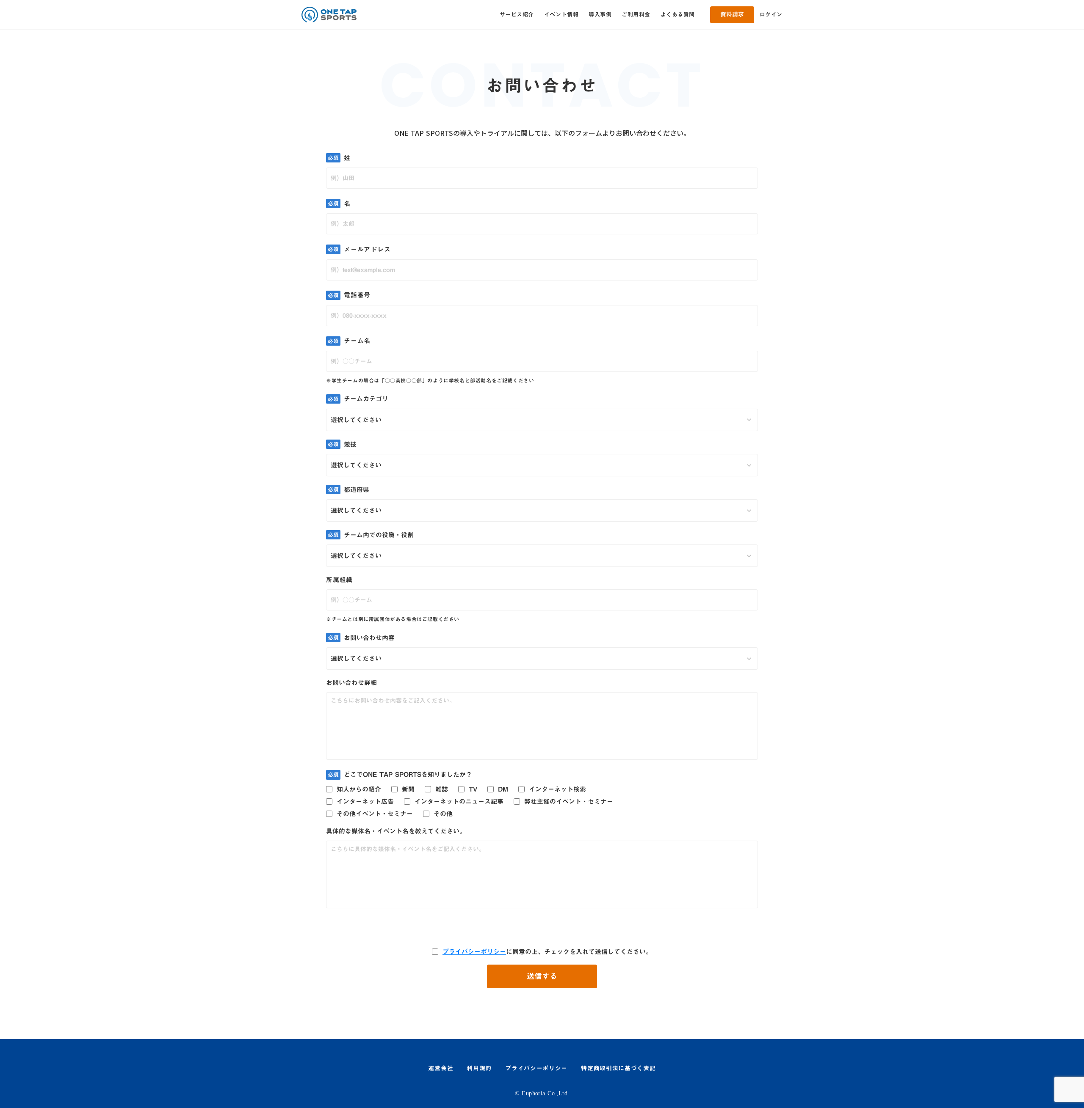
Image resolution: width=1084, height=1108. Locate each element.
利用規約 (479, 1068)
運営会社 (440, 1068)
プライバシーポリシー (474, 951)
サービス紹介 (517, 14)
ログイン (771, 14)
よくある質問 (678, 14)
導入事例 (600, 14)
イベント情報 (561, 14)
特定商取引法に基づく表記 (618, 1068)
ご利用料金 (636, 14)
